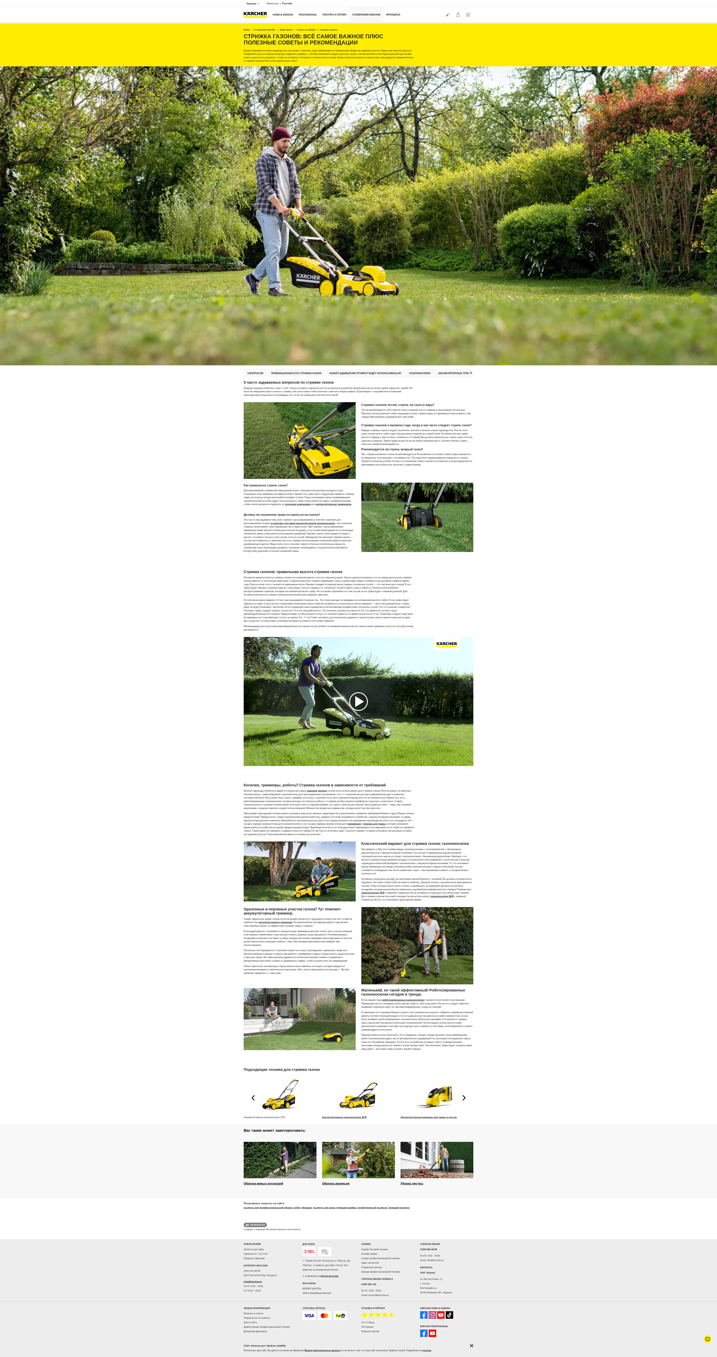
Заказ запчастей (370, 1262)
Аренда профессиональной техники (380, 1271)
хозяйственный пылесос (372, 1207)
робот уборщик (303, 1207)
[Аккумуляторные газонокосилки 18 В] (280, 1095)
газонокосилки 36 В (442, 896)
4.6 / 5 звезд (367, 1322)
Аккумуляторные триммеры (457, 373)
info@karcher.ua (253, 1281)
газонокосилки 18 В (372, 892)
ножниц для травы (374, 823)
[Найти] (448, 14)
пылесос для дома (324, 1207)
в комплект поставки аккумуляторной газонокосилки (302, 523)
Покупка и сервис (334, 14)
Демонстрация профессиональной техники (267, 1326)
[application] (358, 701)
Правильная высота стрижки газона (296, 373)
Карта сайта (250, 1322)
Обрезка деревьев (336, 1183)
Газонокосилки (419, 373)
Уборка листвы (412, 1183)
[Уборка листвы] (437, 1160)
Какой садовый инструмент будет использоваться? (365, 373)
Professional (308, 14)
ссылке (426, 1350)
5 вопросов (255, 373)
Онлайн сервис (369, 1253)
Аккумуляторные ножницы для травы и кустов (429, 1117)
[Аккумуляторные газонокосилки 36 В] (358, 1095)
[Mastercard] (324, 1315)
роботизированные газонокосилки (403, 1000)
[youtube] (441, 1315)
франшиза (393, 14)
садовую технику (317, 790)
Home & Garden (283, 14)
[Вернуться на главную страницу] (257, 14)
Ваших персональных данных (322, 1350)
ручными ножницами (298, 504)
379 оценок (367, 1326)
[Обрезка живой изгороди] (280, 1160)
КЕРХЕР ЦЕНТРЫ (311, 1288)
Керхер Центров (329, 1276)
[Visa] (309, 1315)
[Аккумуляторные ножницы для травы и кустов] (437, 1095)
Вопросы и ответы (253, 1313)
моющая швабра (346, 1207)
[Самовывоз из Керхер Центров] (324, 1251)
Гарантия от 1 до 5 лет (256, 1253)
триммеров (354, 823)
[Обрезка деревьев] (358, 1160)
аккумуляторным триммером (333, 504)
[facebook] (424, 1315)
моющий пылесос (399, 1207)
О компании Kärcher (366, 14)
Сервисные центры (371, 1267)
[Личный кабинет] (458, 14)
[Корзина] (468, 14)
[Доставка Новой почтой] (309, 1251)
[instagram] (432, 1315)
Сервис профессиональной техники (380, 1258)
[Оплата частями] (340, 1315)
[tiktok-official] (449, 1315)
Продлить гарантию (254, 1258)
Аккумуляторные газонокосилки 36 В (344, 1117)
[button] (471, 372)
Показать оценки (370, 1331)
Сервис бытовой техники (374, 1249)
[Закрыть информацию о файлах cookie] (471, 1345)
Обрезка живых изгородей (263, 1183)
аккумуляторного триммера (275, 922)
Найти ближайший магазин (316, 1293)
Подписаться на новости (257, 1317)
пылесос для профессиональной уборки (268, 1207)
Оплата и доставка (254, 1249)
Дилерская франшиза (255, 1331)
